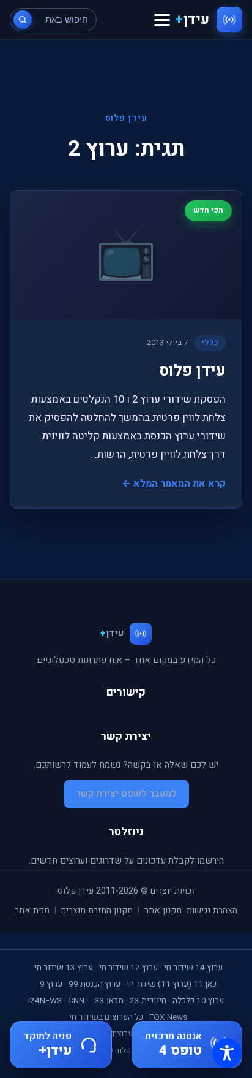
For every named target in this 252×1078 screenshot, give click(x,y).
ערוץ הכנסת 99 (94, 984)
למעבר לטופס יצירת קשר (126, 793)
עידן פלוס (192, 370)
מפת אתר (32, 910)
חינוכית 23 (148, 1001)
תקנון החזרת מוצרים (97, 910)
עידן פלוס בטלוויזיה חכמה (126, 1051)
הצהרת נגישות (212, 910)
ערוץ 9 (51, 984)
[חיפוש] (22, 19)
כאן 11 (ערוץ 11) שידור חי (172, 984)
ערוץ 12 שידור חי (128, 968)
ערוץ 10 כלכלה (198, 1001)
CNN (76, 1001)
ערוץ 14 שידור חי (193, 968)
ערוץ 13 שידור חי (63, 968)
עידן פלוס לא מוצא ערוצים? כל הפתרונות (128, 1034)
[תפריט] (162, 20)
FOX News (168, 1017)
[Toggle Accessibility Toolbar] (227, 1053)
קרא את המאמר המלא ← (174, 483)
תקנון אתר (163, 910)
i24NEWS (45, 1001)
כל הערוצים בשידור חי (106, 1017)
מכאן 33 (109, 1001)
